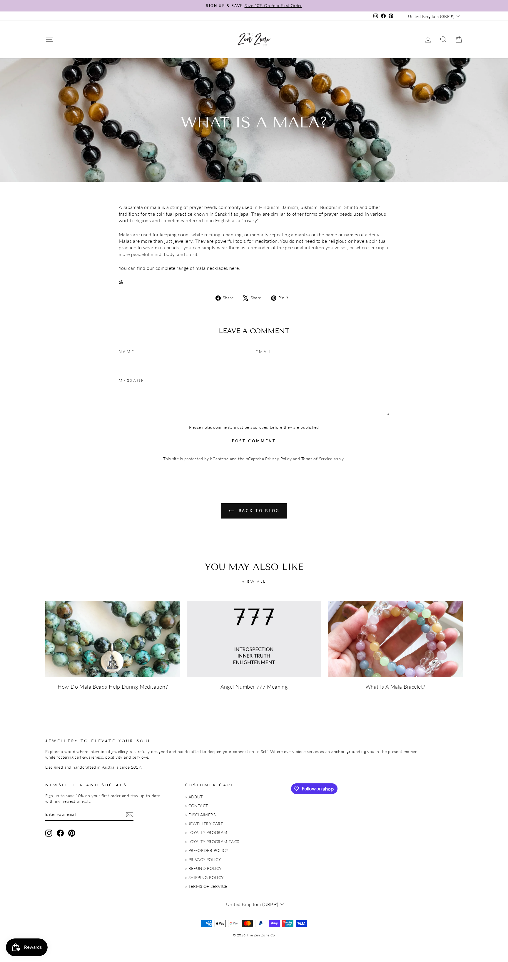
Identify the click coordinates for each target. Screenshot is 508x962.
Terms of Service (316, 458)
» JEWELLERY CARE (204, 823)
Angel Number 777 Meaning (254, 686)
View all (254, 581)
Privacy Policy (278, 458)
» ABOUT (194, 797)
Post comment (254, 440)
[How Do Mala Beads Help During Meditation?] (112, 639)
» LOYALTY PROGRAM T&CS (212, 841)
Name (127, 351)
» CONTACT (196, 805)
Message (132, 380)
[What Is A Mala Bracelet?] (395, 639)
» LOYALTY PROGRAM (206, 832)
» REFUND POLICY (203, 868)
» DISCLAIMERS (200, 815)
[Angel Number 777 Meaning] (254, 639)
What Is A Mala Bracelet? (395, 686)
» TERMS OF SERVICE (206, 886)
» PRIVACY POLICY (203, 859)
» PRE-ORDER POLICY (206, 850)
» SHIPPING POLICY (204, 877)
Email (264, 351)
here (234, 268)
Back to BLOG (258, 510)
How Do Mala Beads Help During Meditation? (113, 686)
